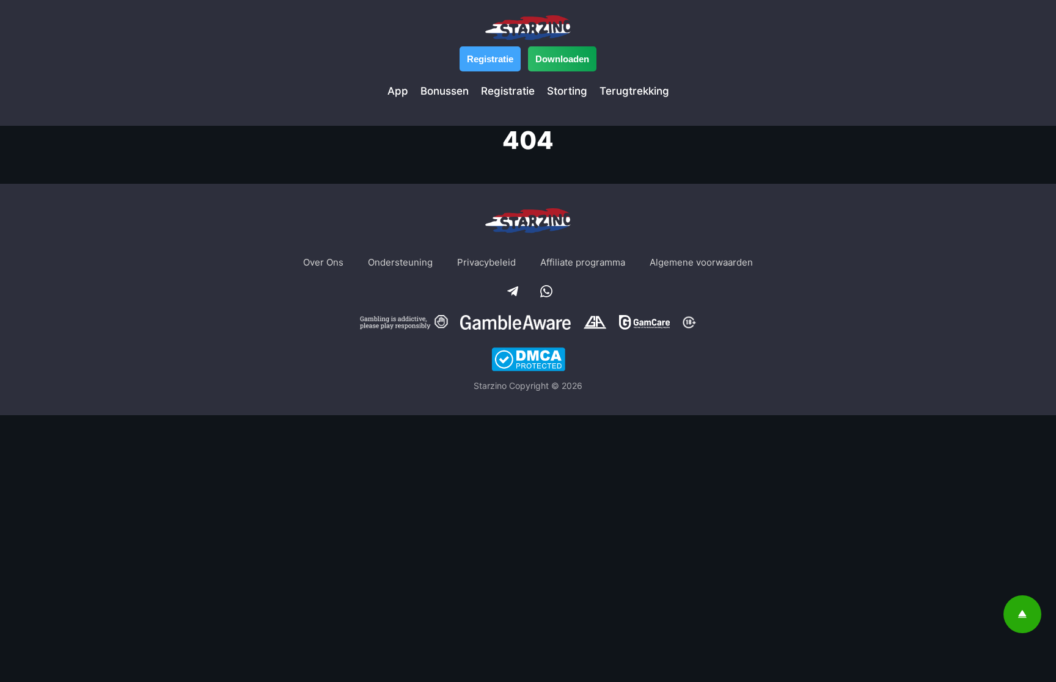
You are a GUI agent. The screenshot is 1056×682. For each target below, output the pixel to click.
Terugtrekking (634, 91)
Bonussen (444, 91)
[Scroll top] (1022, 614)
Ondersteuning (400, 262)
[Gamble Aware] (515, 324)
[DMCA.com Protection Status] (528, 360)
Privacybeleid (486, 262)
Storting (567, 91)
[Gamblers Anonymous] (595, 324)
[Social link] (511, 290)
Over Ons (323, 262)
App (397, 91)
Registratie (490, 59)
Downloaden (562, 59)
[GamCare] (644, 324)
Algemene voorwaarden (701, 262)
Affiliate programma (582, 262)
